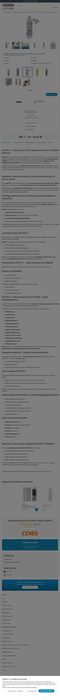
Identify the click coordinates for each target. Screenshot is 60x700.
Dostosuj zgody (31, 691)
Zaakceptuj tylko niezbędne (15, 691)
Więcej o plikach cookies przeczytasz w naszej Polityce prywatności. (19, 687)
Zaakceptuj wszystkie (46, 691)
